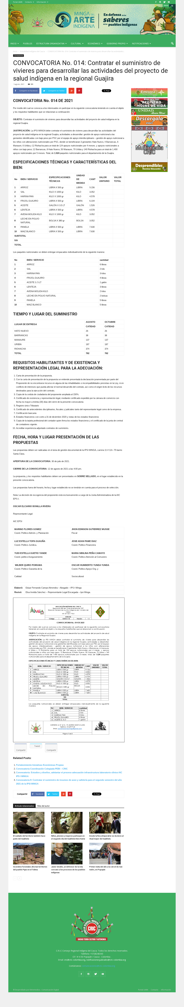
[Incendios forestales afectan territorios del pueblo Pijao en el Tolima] (30, 853)
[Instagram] (160, 2)
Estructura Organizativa (50, 43)
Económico (94, 43)
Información (41, 2)
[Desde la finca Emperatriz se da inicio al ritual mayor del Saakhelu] (106, 823)
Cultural (76, 43)
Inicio (13, 43)
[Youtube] (169, 2)
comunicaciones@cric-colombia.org (98, 965)
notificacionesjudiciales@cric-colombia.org (106, 959)
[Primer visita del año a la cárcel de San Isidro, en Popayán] (106, 853)
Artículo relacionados (24, 806)
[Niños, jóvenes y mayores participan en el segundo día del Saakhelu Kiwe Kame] (68, 823)
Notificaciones (140, 43)
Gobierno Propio (116, 43)
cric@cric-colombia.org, (75, 959)
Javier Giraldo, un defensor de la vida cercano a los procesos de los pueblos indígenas (68, 870)
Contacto (28, 2)
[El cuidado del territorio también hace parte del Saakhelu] (30, 823)
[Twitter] (164, 2)
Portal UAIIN (17, 2)
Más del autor (43, 806)
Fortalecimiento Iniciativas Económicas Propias (40, 765)
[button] (172, 43)
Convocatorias (18, 56)
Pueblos (27, 43)
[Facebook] (156, 2)
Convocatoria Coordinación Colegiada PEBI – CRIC (42, 768)
